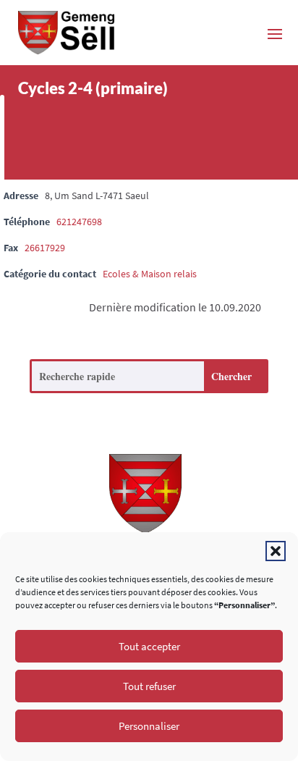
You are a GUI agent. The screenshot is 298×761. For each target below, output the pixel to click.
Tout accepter (149, 646)
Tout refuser (149, 686)
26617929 (45, 247)
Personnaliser (149, 726)
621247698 (79, 221)
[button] (275, 551)
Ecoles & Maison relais (150, 273)
